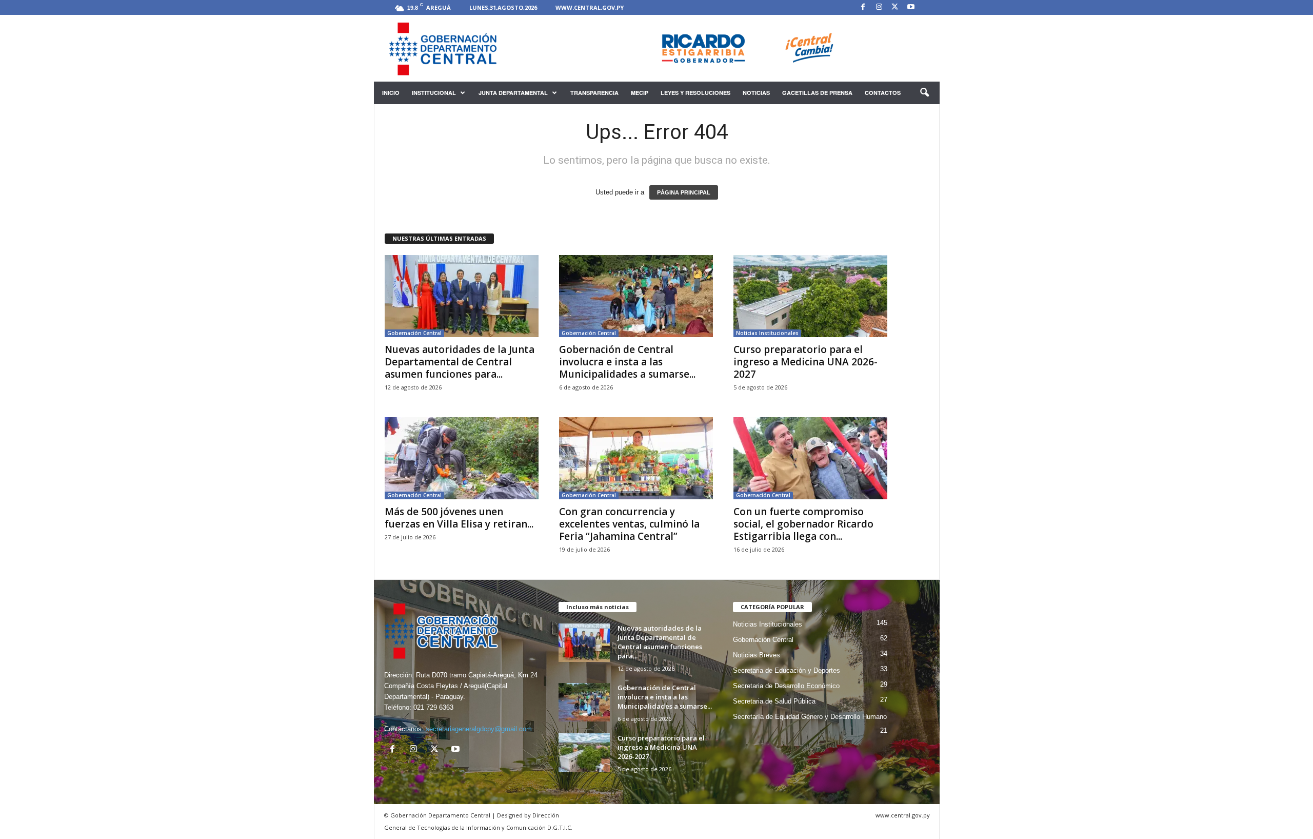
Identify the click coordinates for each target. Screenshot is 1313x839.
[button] (924, 93)
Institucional (434, 92)
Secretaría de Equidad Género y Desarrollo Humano (810, 716)
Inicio (391, 92)
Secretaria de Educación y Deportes (786, 670)
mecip (639, 92)
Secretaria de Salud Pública (774, 701)
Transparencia (594, 92)
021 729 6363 (433, 707)
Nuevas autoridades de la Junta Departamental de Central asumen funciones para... (459, 362)
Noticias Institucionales (767, 333)
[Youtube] (911, 7)
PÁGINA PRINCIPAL (683, 192)
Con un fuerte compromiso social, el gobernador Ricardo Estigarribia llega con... (803, 524)
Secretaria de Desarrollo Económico (786, 686)
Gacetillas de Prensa (817, 92)
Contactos (883, 92)
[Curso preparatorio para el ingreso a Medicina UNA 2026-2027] (810, 296)
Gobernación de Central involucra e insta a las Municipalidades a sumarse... (627, 362)
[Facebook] (863, 7)
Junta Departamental (513, 92)
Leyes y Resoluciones (695, 92)
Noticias (756, 92)
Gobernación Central (414, 333)
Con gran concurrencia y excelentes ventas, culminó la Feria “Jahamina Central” (629, 524)
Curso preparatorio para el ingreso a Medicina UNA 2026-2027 (805, 362)
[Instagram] (879, 7)
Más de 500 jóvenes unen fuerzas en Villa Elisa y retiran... (459, 518)
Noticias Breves (756, 655)
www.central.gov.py (589, 7)
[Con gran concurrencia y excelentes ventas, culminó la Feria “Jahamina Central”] (636, 458)
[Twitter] (895, 7)
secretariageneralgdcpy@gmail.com (479, 729)
